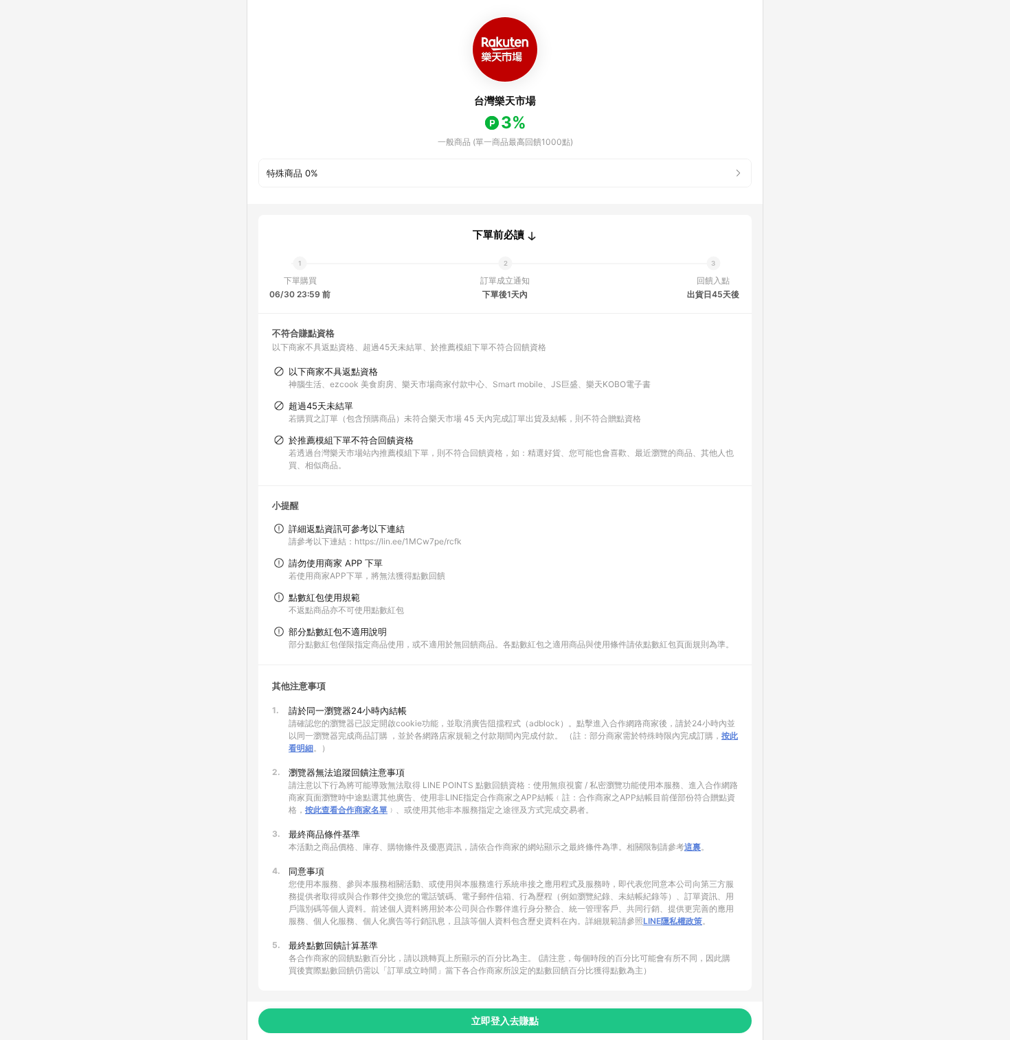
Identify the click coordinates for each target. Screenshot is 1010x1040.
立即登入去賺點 (505, 1020)
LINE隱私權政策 (672, 921)
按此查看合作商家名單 (346, 810)
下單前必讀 (498, 235)
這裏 (692, 847)
